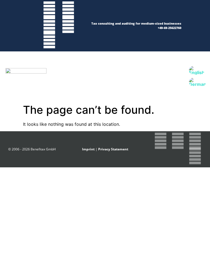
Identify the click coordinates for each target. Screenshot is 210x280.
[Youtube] (49, 40)
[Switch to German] (197, 82)
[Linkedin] (68, 25)
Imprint (88, 149)
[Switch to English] (196, 70)
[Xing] (49, 25)
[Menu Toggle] (106, 76)
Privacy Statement (113, 149)
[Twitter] (49, 9)
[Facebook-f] (68, 9)
